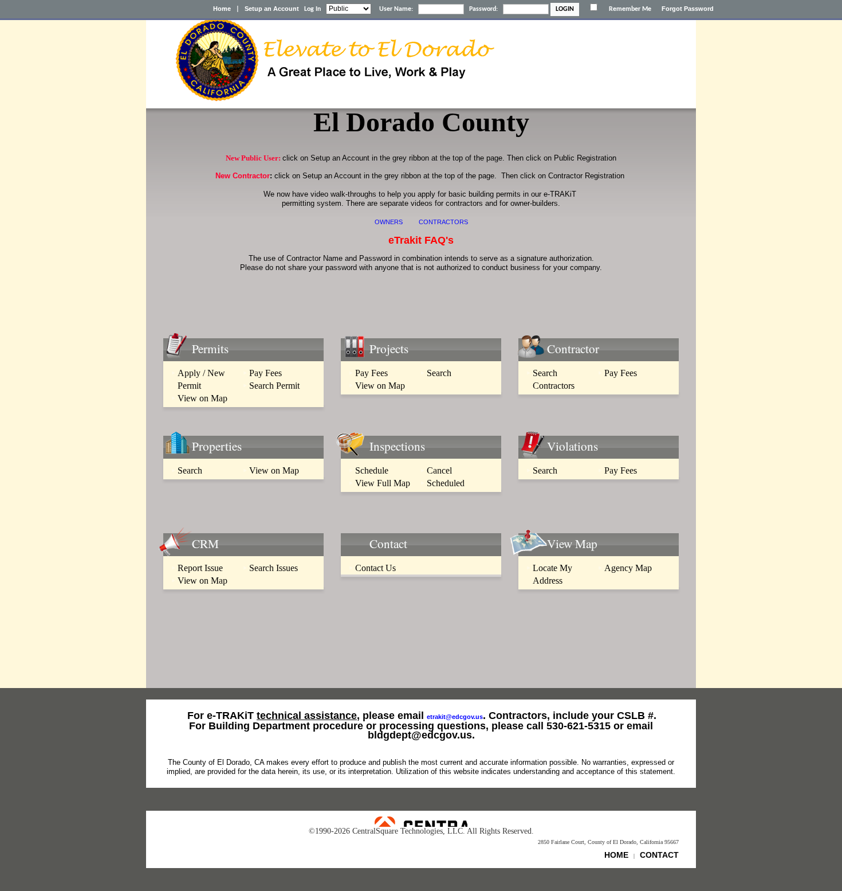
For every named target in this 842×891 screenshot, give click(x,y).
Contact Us (375, 568)
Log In (312, 9)
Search (439, 373)
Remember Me (630, 9)
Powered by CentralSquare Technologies (421, 821)
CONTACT (659, 854)
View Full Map (382, 483)
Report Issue (200, 568)
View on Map (202, 398)
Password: (483, 9)
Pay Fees (265, 373)
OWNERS (389, 221)
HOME (616, 854)
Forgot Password (688, 8)
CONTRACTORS (443, 221)
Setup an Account (272, 8)
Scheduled (446, 483)
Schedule (371, 470)
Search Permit (274, 385)
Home (222, 8)
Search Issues (273, 568)
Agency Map (628, 568)
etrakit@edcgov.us (455, 716)
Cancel (439, 470)
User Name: (396, 9)
